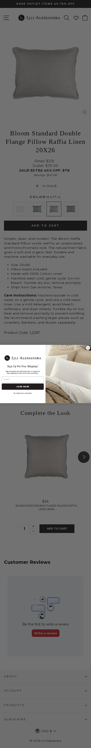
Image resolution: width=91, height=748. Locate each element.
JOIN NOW (22, 386)
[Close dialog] (88, 348)
